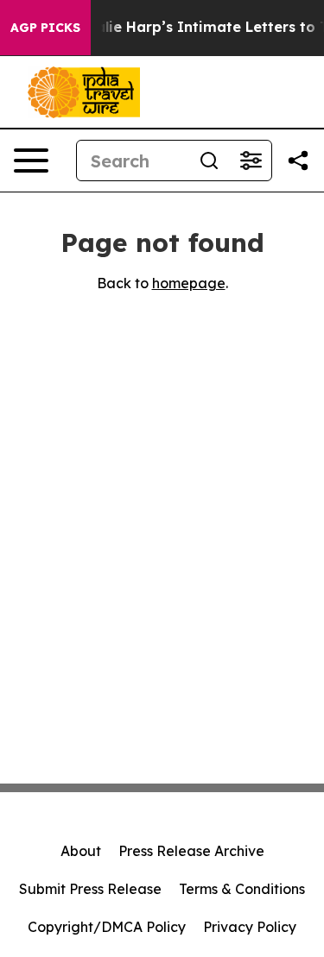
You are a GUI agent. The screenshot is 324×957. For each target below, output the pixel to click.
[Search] (209, 160)
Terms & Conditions (242, 888)
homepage (189, 283)
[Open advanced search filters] (250, 160)
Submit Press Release (90, 888)
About (80, 850)
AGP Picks (45, 27)
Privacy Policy (249, 926)
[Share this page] (298, 160)
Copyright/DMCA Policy (107, 926)
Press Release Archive (191, 850)
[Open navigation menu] (31, 160)
